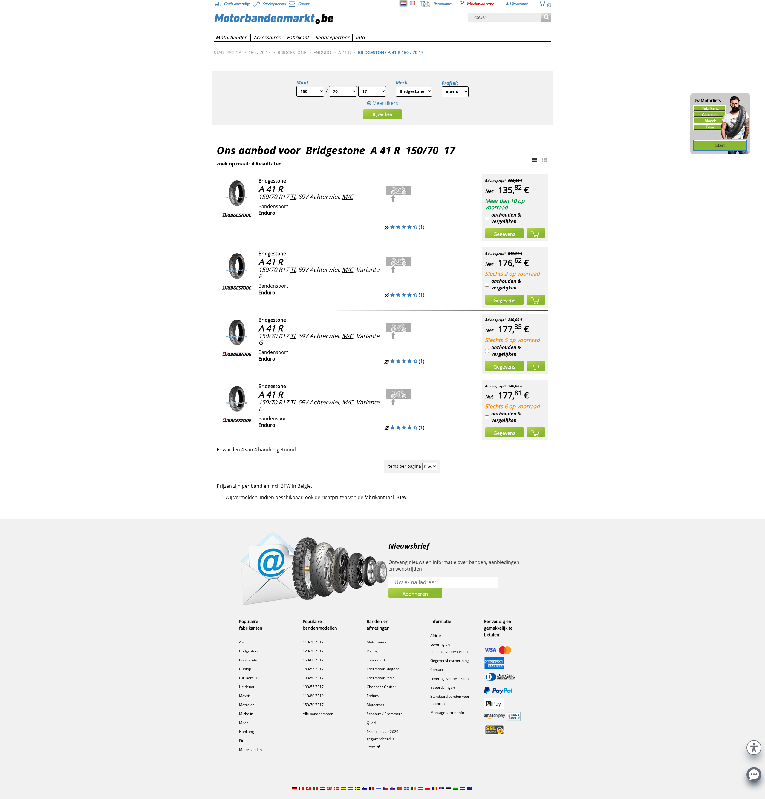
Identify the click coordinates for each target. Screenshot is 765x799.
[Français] (412, 3)
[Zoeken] (546, 17)
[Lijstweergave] (534, 159)
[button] (753, 747)
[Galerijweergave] (544, 159)
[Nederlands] (403, 3)
